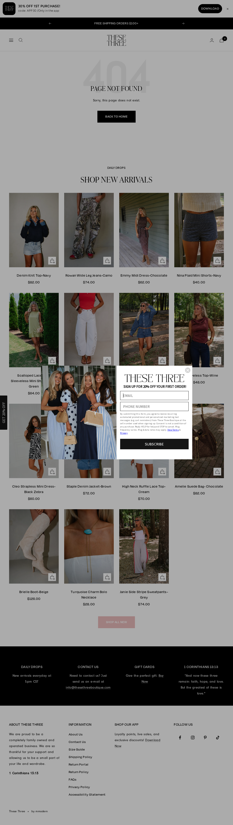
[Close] (187, 370)
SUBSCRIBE (154, 444)
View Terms (173, 429)
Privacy (124, 433)
